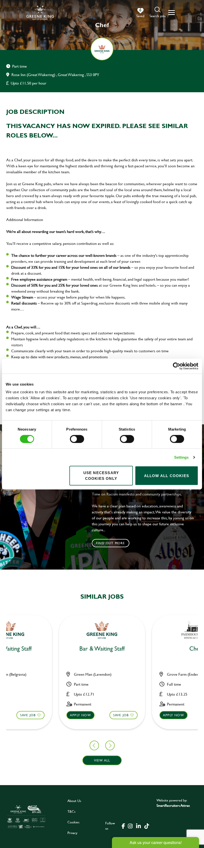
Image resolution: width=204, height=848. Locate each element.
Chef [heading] (195, 649)
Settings (181, 457)
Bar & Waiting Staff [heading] (102, 649)
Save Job (28, 715)
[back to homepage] (40, 12)
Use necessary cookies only (101, 476)
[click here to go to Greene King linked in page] (138, 825)
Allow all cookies (166, 475)
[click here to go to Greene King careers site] (26, 817)
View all (102, 760)
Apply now (80, 715)
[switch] (77, 439)
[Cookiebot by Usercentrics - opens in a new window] (176, 366)
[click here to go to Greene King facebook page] (123, 825)
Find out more (110, 543)
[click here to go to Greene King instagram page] (130, 825)
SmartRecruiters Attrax (173, 805)
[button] (158, 12)
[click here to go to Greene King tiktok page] (147, 825)
